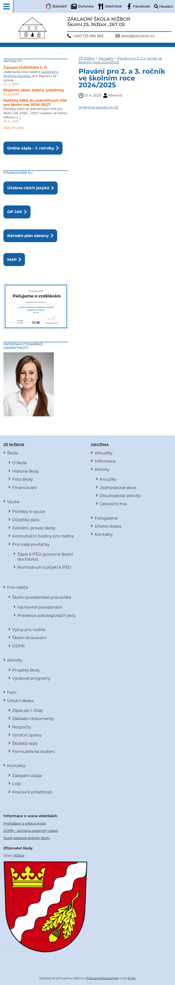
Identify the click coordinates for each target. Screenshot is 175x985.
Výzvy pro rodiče (28, 629)
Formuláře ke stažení (33, 751)
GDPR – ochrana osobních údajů (30, 831)
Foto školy (22, 479)
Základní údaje (27, 775)
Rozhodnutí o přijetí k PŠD (44, 567)
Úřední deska (20, 700)
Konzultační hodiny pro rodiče (43, 536)
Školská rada (24, 743)
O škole (19, 462)
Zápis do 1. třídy (27, 710)
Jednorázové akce (118, 487)
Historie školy (25, 471)
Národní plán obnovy (28, 235)
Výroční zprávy (27, 735)
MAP (12, 259)
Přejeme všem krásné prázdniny (33, 90)
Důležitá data (25, 519)
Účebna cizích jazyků (28, 188)
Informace (105, 461)
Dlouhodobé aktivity (120, 495)
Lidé (16, 783)
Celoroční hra (113, 503)
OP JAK (14, 211)
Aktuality (106, 58)
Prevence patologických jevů (46, 615)
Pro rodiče (17, 587)
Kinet (132, 978)
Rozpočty (21, 726)
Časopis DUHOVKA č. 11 (25, 67)
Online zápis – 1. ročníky (30, 148)
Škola (12, 452)
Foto (11, 692)
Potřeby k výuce (28, 511)
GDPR (18, 645)
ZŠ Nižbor (87, 58)
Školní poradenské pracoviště (41, 597)
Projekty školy (26, 670)
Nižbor (19, 855)
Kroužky (108, 479)
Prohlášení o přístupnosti (24, 823)
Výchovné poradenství (39, 607)
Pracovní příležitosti (32, 792)
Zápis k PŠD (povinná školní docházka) (45, 556)
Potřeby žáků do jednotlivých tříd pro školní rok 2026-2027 (35, 102)
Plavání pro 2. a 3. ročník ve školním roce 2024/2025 (120, 60)
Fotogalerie (106, 518)
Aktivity (14, 660)
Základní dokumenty (33, 718)
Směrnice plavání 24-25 (98, 107)
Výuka (13, 501)
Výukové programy (31, 678)
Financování (24, 487)
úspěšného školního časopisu (30, 74)
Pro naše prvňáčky (31, 544)
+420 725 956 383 (88, 36)
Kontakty (16, 765)
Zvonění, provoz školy (33, 527)
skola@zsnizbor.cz (138, 36)
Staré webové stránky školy (26, 838)
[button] (6, 6)
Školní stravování (29, 637)
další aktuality (13, 128)
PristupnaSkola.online (102, 978)
